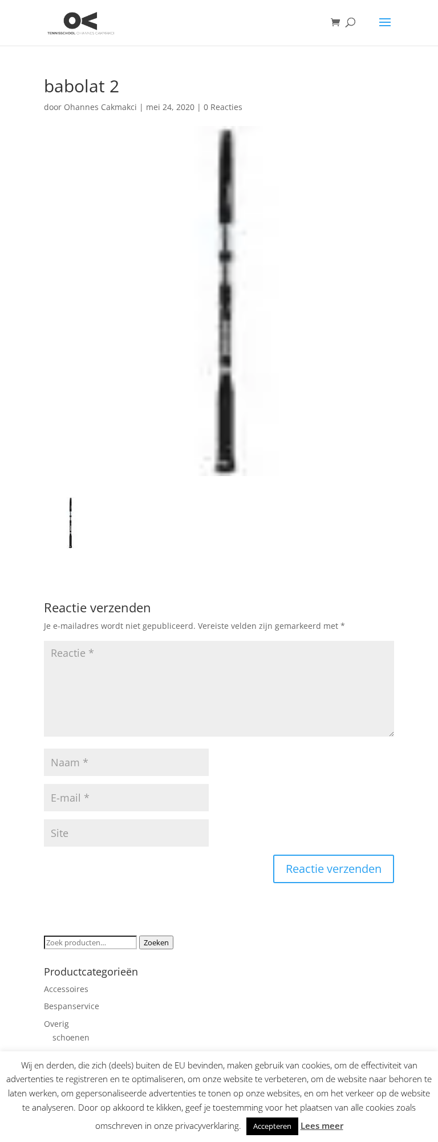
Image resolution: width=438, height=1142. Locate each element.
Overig (56, 1023)
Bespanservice (71, 1006)
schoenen (71, 1037)
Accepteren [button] (272, 1126)
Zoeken (156, 942)
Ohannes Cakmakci (100, 106)
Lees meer (322, 1125)
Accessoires (66, 988)
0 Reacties (223, 106)
